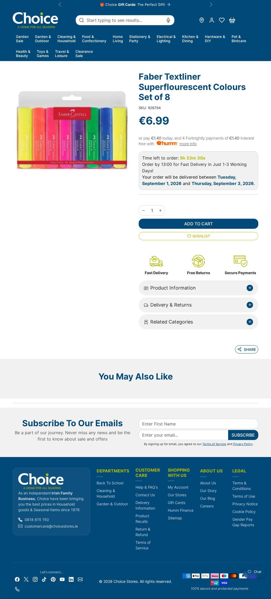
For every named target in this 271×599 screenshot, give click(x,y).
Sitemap (175, 518)
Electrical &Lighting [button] (166, 39)
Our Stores (177, 495)
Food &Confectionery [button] (94, 39)
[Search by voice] (168, 20)
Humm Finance (180, 510)
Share (250, 349)
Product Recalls (142, 519)
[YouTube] (62, 579)
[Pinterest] (53, 579)
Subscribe (243, 435)
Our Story (208, 490)
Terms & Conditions (241, 486)
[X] (26, 579)
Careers (207, 506)
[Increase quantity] (160, 210)
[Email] (80, 579)
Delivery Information (145, 505)
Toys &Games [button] (43, 53)
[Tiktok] (44, 579)
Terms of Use (243, 496)
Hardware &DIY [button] (215, 39)
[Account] (212, 20)
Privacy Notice (245, 504)
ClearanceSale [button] (84, 53)
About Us (208, 483)
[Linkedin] (71, 579)
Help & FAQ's (147, 487)
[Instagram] (35, 579)
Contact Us (145, 495)
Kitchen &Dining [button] (190, 39)
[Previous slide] (14, 390)
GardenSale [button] (22, 39)
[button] (222, 20)
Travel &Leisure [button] (62, 53)
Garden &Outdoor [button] (43, 39)
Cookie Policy (244, 511)
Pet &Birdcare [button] (239, 39)
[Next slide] (256, 390)
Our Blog (207, 498)
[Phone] (17, 589)
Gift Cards (176, 502)
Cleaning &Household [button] (66, 39)
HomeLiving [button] (118, 39)
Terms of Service (214, 444)
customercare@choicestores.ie (51, 526)
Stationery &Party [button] (139, 39)
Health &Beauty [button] (23, 53)
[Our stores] (202, 20)
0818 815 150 (37, 519)
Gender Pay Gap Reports (243, 522)
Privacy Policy (242, 444)
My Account (178, 487)
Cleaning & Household (106, 493)
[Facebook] (17, 579)
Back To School (110, 483)
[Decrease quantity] (143, 210)
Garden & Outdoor (112, 504)
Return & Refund (143, 532)
